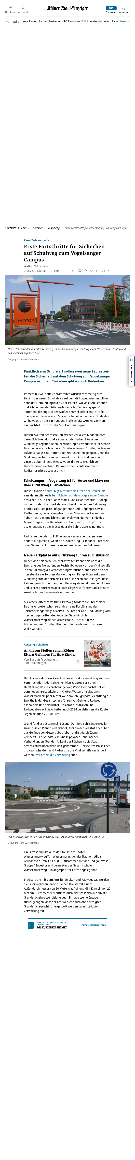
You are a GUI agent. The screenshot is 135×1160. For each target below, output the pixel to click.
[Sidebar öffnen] (16, 21)
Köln (23, 228)
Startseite (10, 228)
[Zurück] (7, 21)
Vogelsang (54, 228)
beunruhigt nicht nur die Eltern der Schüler (72, 491)
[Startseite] (67, 8)
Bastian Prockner (41, 659)
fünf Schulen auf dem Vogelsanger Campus (80, 495)
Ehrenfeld (37, 228)
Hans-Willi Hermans (38, 266)
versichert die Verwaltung (53, 755)
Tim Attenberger (35, 663)
